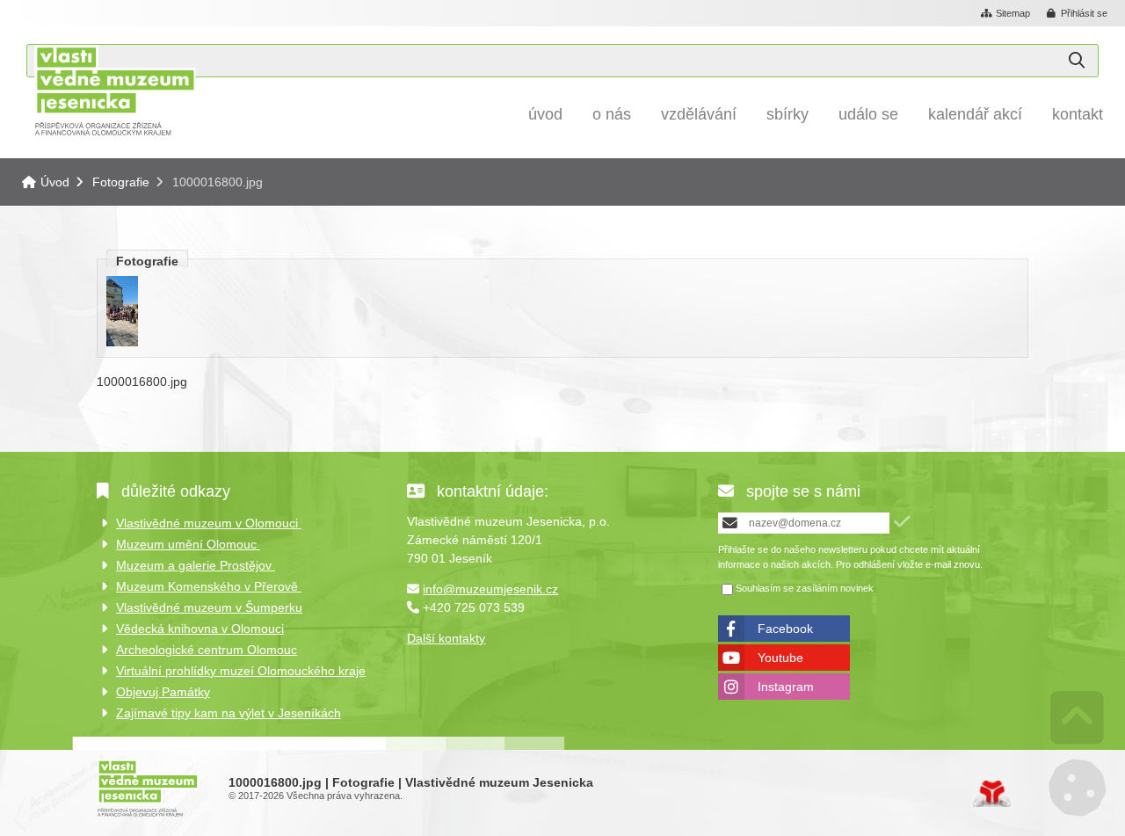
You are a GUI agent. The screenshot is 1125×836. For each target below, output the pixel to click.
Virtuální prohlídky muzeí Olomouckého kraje (241, 671)
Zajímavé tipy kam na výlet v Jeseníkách (228, 713)
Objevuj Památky (163, 692)
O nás (611, 114)
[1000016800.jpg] (122, 342)
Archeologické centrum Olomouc (206, 650)
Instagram (786, 687)
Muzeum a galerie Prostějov (195, 565)
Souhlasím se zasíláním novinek (805, 588)
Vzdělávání (699, 114)
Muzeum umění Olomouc (188, 544)
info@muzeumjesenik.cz (490, 589)
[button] (1077, 14)
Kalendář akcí (975, 114)
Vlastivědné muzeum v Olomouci (208, 523)
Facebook (785, 629)
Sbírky (787, 114)
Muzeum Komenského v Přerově (208, 586)
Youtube (780, 658)
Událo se (868, 114)
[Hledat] (1076, 61)
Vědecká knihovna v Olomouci (200, 629)
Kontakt (1077, 114)
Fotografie (120, 182)
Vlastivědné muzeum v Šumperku (209, 607)
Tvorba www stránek (992, 794)
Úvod (114, 90)
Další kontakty (446, 638)
